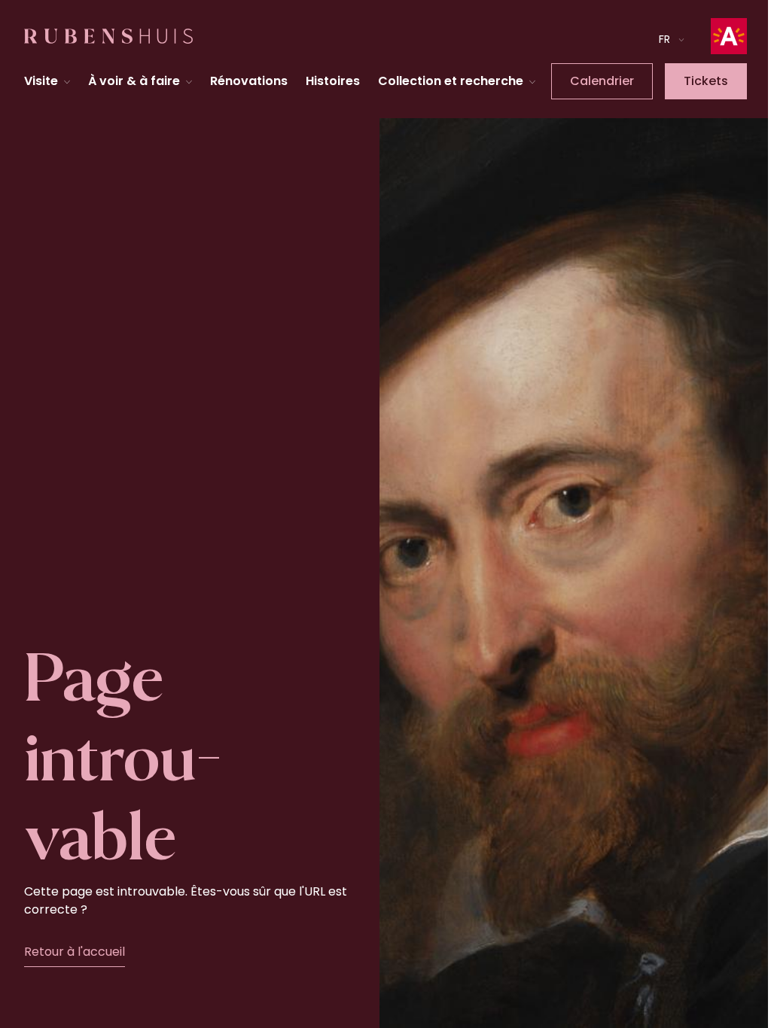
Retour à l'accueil (74, 999)
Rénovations (246, 97)
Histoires (330, 97)
